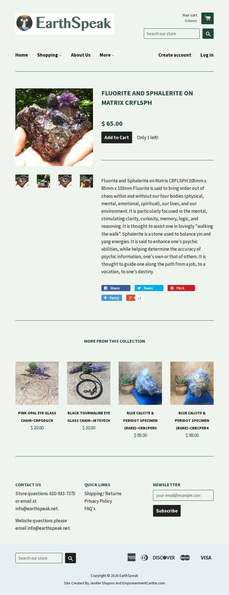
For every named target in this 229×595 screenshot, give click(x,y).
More (105, 55)
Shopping (48, 55)
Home (21, 55)
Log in (207, 55)
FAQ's (90, 508)
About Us (80, 55)
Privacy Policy (98, 501)
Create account (174, 55)
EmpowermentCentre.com (143, 583)
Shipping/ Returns (102, 493)
